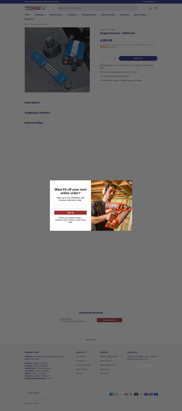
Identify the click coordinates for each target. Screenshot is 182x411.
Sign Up (70, 213)
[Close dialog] (130, 182)
